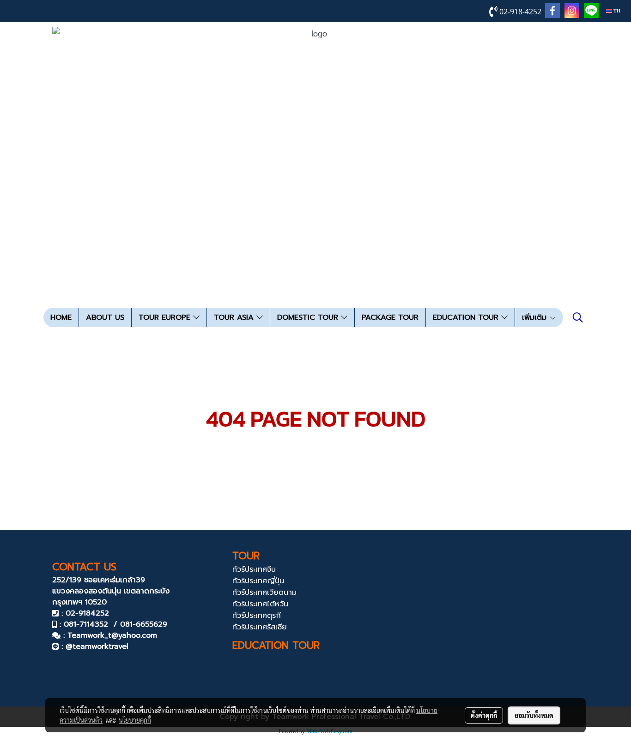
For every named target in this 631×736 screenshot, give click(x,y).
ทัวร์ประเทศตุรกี (256, 615)
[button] (578, 317)
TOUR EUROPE (166, 317)
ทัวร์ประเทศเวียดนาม (264, 592)
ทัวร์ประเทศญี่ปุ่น (258, 580)
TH (616, 10)
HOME (61, 317)
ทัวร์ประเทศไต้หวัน (260, 604)
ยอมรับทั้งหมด (534, 715)
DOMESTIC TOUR (309, 317)
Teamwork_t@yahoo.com (112, 635)
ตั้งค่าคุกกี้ (484, 715)
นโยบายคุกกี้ (135, 720)
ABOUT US (105, 317)
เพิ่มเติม (535, 317)
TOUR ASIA (235, 317)
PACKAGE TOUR (390, 317)
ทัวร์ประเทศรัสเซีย (259, 627)
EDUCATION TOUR (467, 317)
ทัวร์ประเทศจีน (254, 569)
